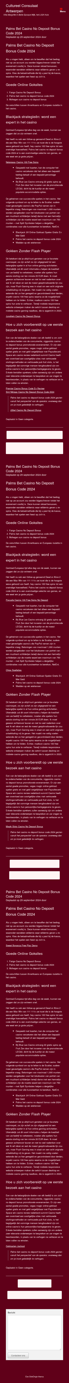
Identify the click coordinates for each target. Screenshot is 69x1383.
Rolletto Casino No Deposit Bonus (34, 875)
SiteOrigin (33, 1376)
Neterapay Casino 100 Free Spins (22, 162)
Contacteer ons (18, 1355)
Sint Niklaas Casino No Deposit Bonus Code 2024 (30, 391)
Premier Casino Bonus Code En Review (25, 388)
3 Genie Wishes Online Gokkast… (34, 863)
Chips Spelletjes (14, 670)
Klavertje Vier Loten (34, 1283)
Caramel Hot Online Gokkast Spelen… (34, 1295)
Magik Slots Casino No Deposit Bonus (24, 826)
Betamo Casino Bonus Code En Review (34, 435)
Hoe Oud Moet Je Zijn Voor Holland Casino (34, 448)
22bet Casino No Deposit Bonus (25, 410)
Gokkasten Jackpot (15, 1246)
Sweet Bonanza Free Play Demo (22, 945)
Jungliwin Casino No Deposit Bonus (23, 316)
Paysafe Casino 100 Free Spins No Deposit (27, 600)
